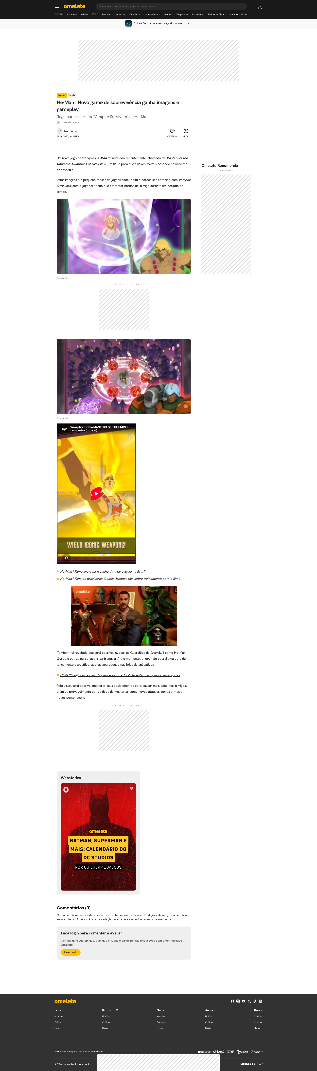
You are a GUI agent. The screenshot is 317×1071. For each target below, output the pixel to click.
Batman (168, 14)
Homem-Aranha (152, 14)
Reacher (106, 14)
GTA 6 (95, 14)
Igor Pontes (71, 131)
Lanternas (120, 14)
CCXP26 (59, 14)
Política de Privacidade (91, 1051)
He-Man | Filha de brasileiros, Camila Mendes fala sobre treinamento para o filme (120, 579)
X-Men (84, 14)
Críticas (58, 1022)
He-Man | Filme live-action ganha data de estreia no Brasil (102, 571)
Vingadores (182, 14)
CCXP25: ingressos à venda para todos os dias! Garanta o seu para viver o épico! (120, 675)
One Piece (134, 14)
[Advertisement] (123, 145)
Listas (57, 1028)
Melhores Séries (238, 14)
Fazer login (70, 952)
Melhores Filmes (217, 14)
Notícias (58, 1016)
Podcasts (72, 14)
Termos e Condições (65, 1051)
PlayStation (198, 14)
